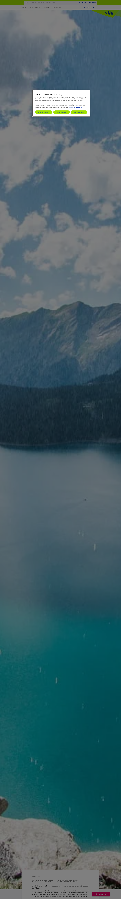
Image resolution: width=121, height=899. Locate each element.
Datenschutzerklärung (75, 107)
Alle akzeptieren (79, 112)
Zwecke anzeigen (43, 112)
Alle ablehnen (61, 112)
